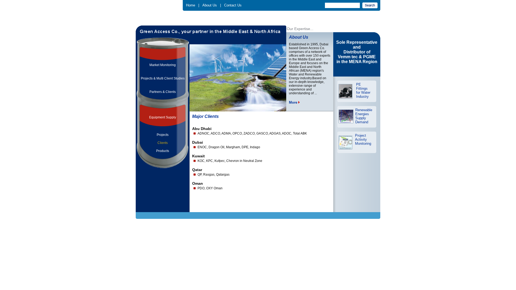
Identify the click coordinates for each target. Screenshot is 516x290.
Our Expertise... (300, 29)
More (293, 102)
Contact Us (233, 5)
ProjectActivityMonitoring (363, 139)
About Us (209, 5)
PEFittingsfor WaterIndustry (363, 90)
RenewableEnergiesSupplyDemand (363, 116)
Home (190, 5)
